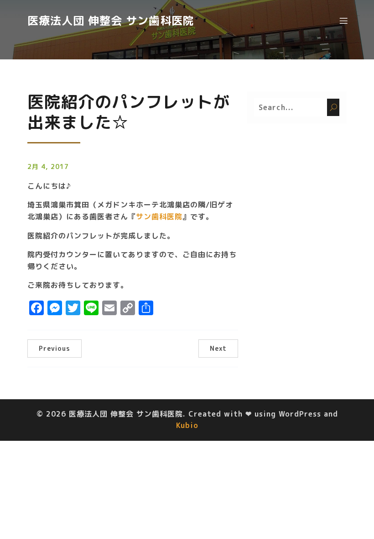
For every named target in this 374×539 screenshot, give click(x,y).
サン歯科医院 (159, 216)
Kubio (187, 425)
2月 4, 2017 (48, 166)
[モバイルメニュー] (343, 20)
